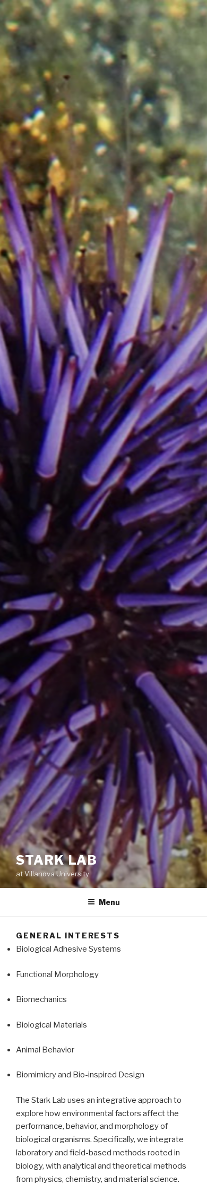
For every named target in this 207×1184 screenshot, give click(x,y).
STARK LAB (57, 860)
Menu (109, 902)
